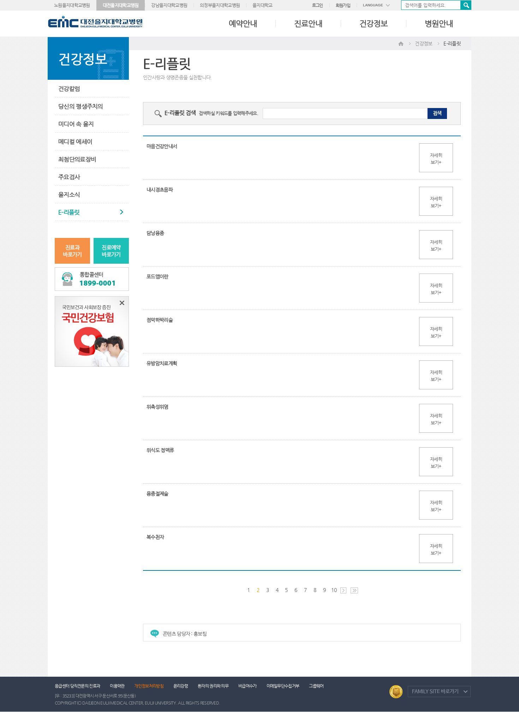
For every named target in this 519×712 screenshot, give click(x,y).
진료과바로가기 (72, 250)
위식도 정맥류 (160, 450)
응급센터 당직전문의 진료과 (77, 685)
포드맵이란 (157, 276)
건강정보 (373, 23)
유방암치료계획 (162, 363)
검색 (465, 5)
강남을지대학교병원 (169, 5)
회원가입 (343, 5)
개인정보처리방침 (148, 685)
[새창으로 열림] (92, 331)
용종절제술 (157, 493)
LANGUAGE (373, 5)
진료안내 (308, 23)
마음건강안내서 (162, 146)
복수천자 (155, 537)
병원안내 (439, 23)
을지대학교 (262, 5)
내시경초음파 (160, 189)
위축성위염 (157, 406)
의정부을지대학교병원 (220, 5)
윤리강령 (180, 685)
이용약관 (117, 685)
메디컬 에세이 (75, 141)
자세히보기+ (436, 158)
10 (333, 590)
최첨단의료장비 (77, 159)
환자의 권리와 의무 (213, 685)
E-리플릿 (69, 212)
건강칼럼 (69, 88)
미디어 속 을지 (76, 123)
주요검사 (69, 176)
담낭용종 (155, 233)
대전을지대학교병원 (121, 5)
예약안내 (243, 23)
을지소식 (69, 194)
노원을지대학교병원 (72, 5)
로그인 (317, 5)
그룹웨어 (316, 685)
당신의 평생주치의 (80, 106)
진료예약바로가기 (111, 250)
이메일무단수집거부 (283, 685)
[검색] (436, 5)
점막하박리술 (160, 320)
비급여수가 (247, 685)
